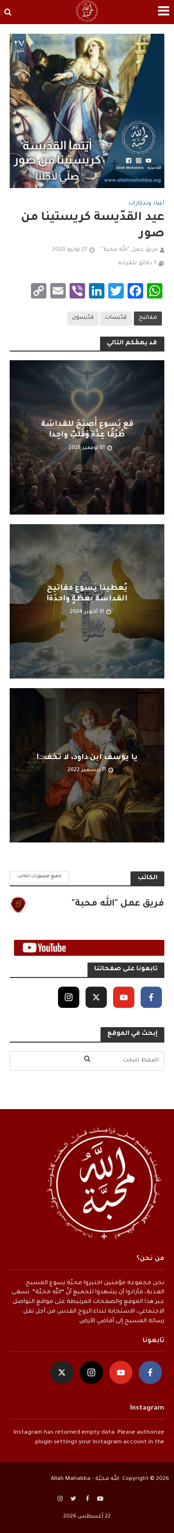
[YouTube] (123, 997)
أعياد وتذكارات (146, 203)
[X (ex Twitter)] (96, 997)
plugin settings (55, 1442)
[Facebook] (151, 997)
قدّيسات (116, 318)
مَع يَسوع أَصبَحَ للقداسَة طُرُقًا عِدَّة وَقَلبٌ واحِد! (87, 430)
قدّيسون (83, 318)
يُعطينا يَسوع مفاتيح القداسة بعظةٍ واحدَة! (87, 593)
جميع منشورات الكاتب (39, 876)
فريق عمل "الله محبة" (130, 250)
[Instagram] (68, 997)
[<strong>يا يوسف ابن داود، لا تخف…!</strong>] (87, 765)
